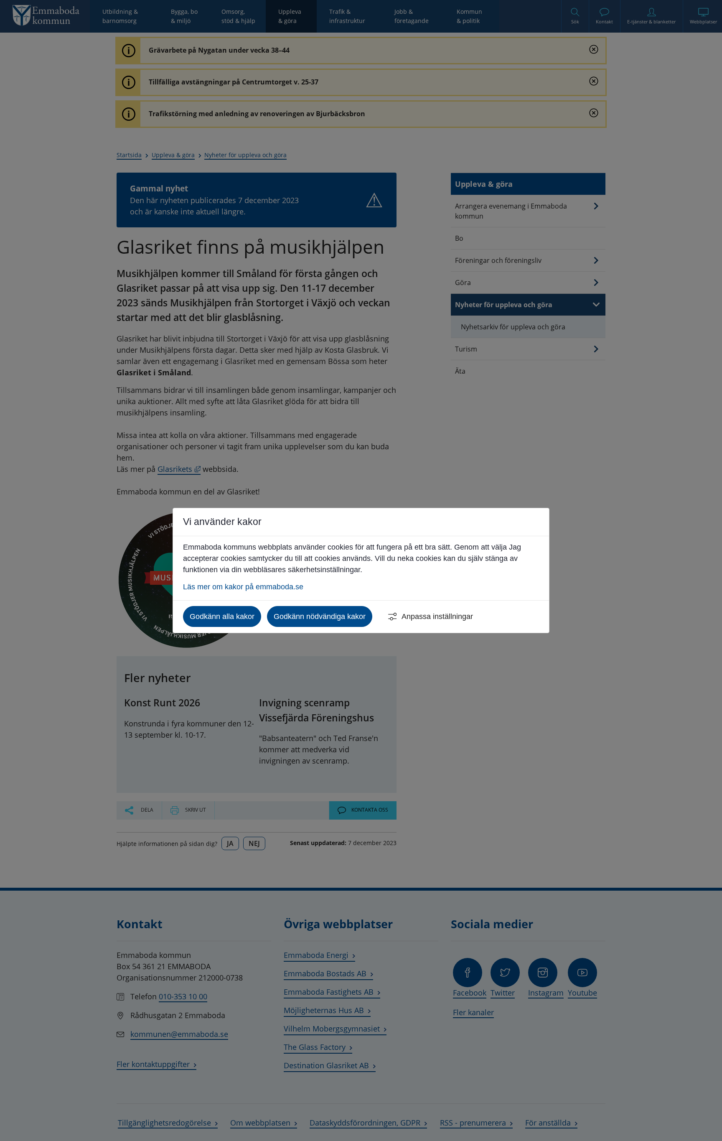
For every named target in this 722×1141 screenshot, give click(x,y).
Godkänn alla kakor (222, 616)
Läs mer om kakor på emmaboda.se (243, 587)
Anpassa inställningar (437, 616)
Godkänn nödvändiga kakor (320, 616)
